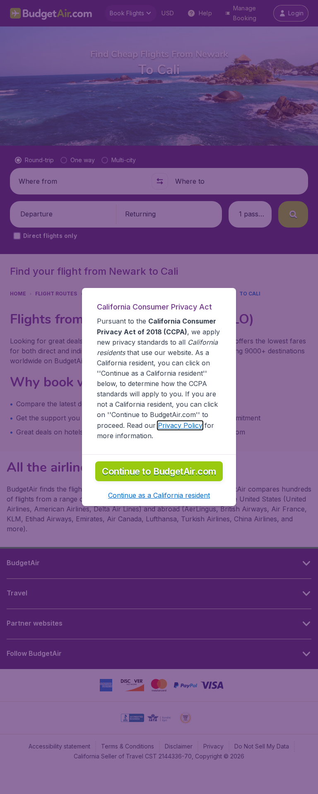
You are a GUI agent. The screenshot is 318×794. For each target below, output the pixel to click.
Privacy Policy (180, 425)
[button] (159, 495)
